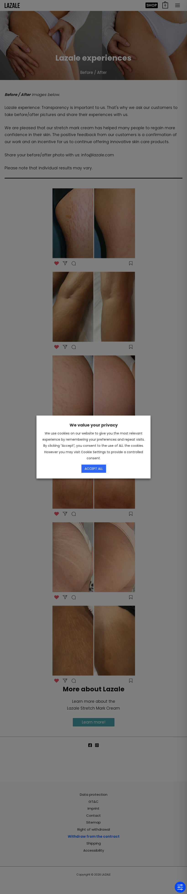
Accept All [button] (94, 468)
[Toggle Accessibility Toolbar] (180, 887)
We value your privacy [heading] (94, 425)
